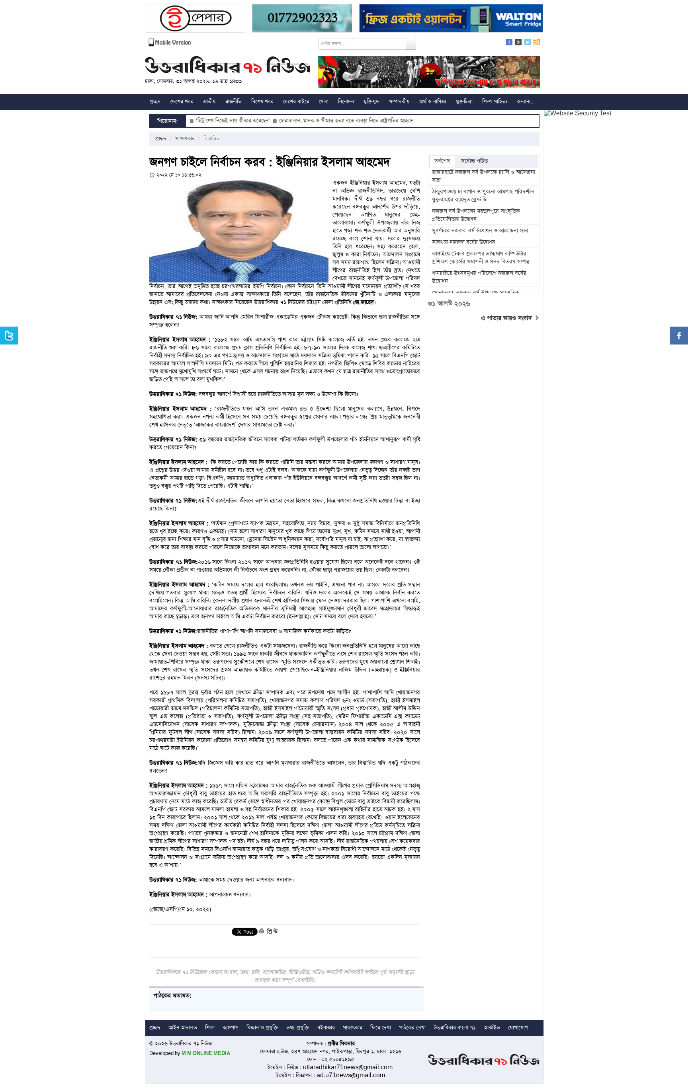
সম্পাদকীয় (399, 101)
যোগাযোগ (518, 1028)
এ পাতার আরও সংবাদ (507, 318)
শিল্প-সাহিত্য (494, 101)
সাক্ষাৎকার (185, 138)
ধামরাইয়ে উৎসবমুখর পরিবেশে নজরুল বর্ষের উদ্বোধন (479, 277)
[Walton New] (451, 19)
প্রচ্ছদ (155, 101)
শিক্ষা (210, 1028)
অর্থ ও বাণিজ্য (432, 101)
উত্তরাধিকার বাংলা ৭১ (455, 1028)
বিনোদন (346, 101)
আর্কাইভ (492, 1028)
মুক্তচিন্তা (464, 101)
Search (411, 44)
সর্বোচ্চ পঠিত (474, 161)
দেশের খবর (182, 101)
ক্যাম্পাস (230, 1028)
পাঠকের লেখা (412, 1028)
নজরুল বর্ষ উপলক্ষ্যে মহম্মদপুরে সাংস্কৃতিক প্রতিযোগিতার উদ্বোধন (476, 215)
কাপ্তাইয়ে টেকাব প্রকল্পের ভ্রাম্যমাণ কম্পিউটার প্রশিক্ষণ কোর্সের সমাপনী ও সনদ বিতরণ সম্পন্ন (481, 258)
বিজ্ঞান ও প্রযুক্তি (262, 1028)
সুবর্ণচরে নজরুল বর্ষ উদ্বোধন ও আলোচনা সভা (481, 231)
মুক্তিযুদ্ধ (371, 101)
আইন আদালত (182, 1028)
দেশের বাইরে (296, 101)
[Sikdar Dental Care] (302, 19)
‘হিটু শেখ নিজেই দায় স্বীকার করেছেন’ (200, 121)
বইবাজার (326, 1028)
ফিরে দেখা (380, 1028)
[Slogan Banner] (429, 73)
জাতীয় (209, 101)
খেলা (323, 101)
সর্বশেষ (442, 161)
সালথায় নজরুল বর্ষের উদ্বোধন (463, 242)
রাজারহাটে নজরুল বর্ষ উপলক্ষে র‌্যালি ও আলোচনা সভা (483, 176)
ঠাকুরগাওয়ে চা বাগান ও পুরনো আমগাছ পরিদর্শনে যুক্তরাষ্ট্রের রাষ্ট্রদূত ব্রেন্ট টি (483, 196)
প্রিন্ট (271, 932)
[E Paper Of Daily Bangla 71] (195, 19)
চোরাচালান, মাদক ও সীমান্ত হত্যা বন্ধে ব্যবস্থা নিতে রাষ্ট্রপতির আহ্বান (314, 121)
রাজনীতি (233, 101)
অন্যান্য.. (525, 101)
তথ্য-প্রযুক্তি (297, 1028)
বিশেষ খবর (262, 101)
